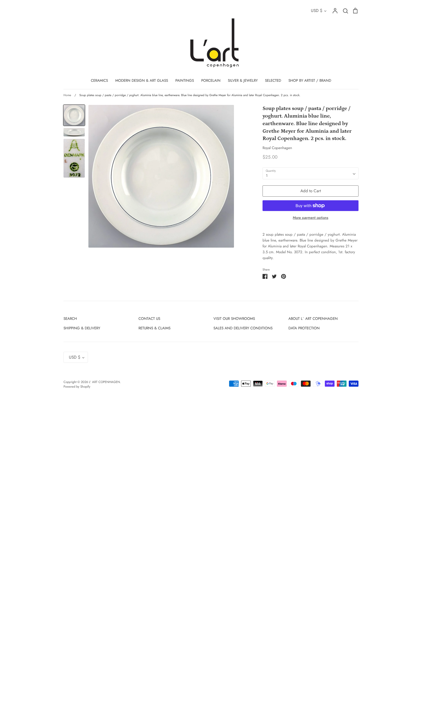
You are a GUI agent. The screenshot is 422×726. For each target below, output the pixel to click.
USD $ (316, 10)
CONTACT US (149, 318)
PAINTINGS (184, 80)
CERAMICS (99, 80)
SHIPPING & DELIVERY (81, 328)
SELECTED (273, 80)
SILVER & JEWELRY (243, 80)
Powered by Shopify (76, 386)
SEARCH (70, 318)
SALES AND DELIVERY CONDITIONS (243, 328)
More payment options (310, 217)
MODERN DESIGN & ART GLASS (141, 80)
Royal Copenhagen (277, 148)
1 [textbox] (267, 175)
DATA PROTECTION (304, 328)
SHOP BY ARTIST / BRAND (309, 80)
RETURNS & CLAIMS (154, 328)
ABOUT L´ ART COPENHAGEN (313, 318)
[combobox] (311, 173)
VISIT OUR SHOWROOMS (234, 318)
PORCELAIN (211, 80)
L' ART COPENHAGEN (104, 382)
